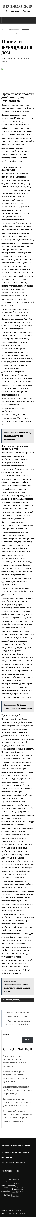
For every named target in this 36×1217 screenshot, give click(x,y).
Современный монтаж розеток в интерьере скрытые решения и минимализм (17, 1102)
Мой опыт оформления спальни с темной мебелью (17, 1022)
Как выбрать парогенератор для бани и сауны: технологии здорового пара (17, 1090)
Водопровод (15, 1000)
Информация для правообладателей (15, 1153)
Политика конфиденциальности (13, 1162)
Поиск (6, 1034)
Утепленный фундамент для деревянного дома (17, 1014)
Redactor (4, 61)
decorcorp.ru (18, 6)
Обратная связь (7, 1157)
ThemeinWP (22, 1213)
